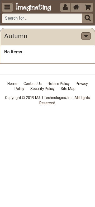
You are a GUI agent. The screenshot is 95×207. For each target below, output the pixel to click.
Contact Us (32, 83)
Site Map (68, 89)
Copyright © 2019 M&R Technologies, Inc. (39, 98)
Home (12, 83)
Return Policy (59, 83)
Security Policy (42, 89)
